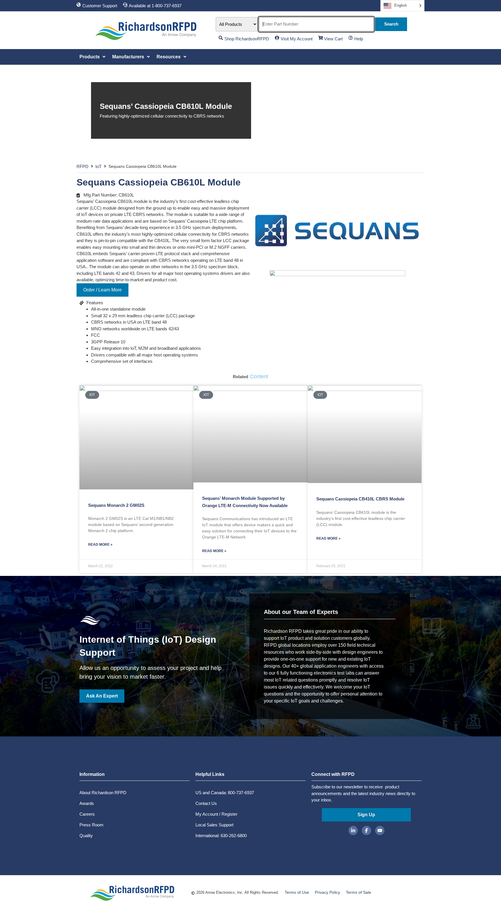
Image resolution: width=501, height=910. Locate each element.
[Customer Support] (79, 5)
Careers (87, 814)
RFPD (82, 166)
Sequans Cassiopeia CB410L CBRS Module (360, 498)
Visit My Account (297, 38)
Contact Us (206, 803)
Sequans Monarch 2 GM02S (116, 505)
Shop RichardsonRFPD (246, 38)
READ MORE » (100, 545)
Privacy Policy (327, 892)
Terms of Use (297, 892)
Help (358, 38)
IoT (98, 166)
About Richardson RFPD (102, 792)
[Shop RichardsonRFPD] (221, 38)
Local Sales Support (214, 824)
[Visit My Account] (277, 38)
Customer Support (99, 5)
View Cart (333, 38)
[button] (93, 57)
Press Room (91, 824)
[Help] (350, 38)
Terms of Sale (358, 892)
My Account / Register (216, 814)
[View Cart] (320, 38)
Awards (86, 803)
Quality (86, 835)
